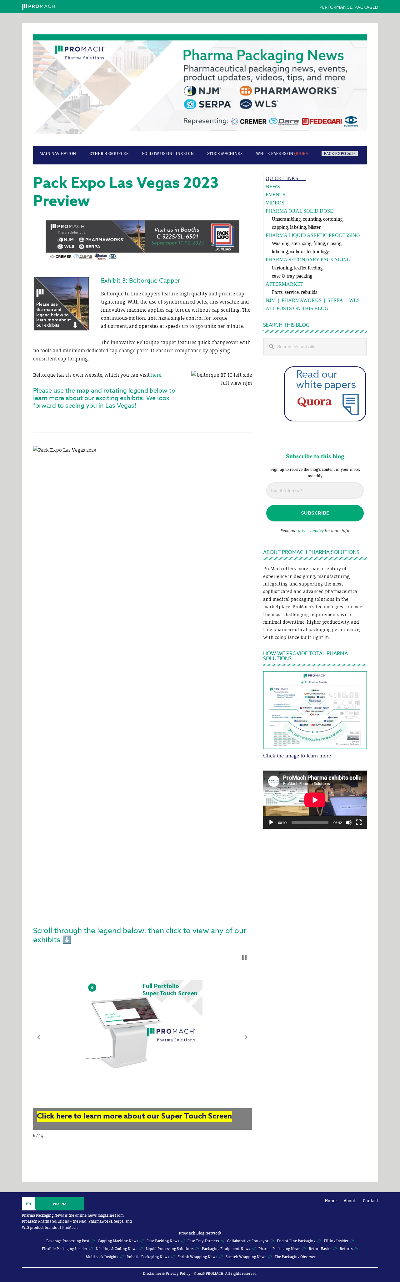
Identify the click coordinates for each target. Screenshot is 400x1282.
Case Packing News (163, 1241)
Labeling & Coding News (116, 1249)
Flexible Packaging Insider (64, 1249)
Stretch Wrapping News (246, 1257)
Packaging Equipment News (226, 1249)
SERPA (335, 300)
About (350, 1200)
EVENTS (275, 194)
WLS (354, 300)
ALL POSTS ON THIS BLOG (297, 308)
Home (331, 1200)
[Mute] (349, 822)
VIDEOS (275, 202)
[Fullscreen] (359, 822)
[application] (315, 800)
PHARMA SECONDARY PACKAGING (308, 259)
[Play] (271, 822)
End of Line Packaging (296, 1241)
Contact (370, 1200)
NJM (271, 300)
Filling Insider (336, 1241)
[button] (38, 1037)
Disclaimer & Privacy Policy (167, 1273)
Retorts (346, 1249)
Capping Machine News (118, 1241)
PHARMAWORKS (302, 300)
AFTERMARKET (284, 284)
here (156, 375)
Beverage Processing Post (67, 1241)
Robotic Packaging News (148, 1257)
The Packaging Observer (295, 1257)
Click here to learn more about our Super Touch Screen (134, 1116)
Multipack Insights (102, 1257)
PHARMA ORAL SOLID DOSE (299, 211)
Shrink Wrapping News (197, 1257)
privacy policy (311, 530)
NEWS (273, 186)
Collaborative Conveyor (247, 1241)
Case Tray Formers (203, 1241)
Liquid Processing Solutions (169, 1249)
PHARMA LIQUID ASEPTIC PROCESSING (313, 235)
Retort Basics (320, 1249)
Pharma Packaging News (200, 87)
